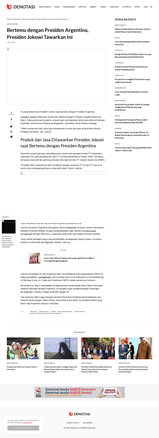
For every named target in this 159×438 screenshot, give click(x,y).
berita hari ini (44, 311)
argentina (33, 311)
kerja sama (91, 231)
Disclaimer (87, 423)
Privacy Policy (73, 423)
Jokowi (53, 311)
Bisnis (117, 38)
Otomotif (118, 50)
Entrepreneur (120, 88)
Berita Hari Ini (16, 19)
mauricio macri (79, 311)
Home (9, 19)
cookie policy (27, 422)
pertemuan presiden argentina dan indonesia (45, 313)
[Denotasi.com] (21, 6)
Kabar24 (118, 128)
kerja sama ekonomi (65, 311)
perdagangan (45, 277)
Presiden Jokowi (28, 117)
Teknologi (119, 63)
